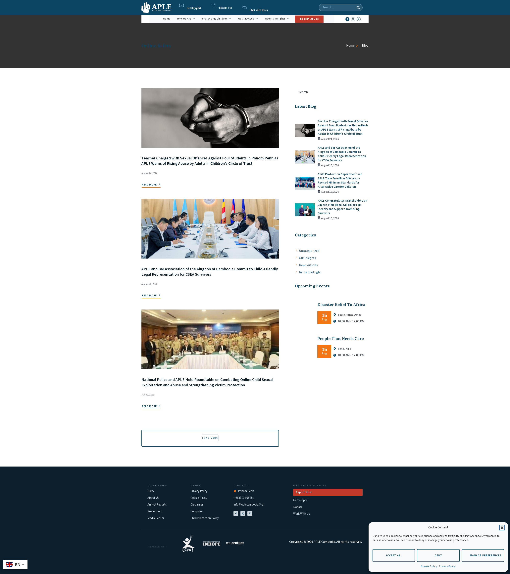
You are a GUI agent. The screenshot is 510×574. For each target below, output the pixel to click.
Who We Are (184, 18)
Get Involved (246, 18)
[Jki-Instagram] (249, 513)
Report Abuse (309, 19)
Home (166, 18)
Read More (149, 184)
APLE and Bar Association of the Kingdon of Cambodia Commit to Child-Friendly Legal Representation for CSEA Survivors (209, 271)
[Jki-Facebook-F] (235, 513)
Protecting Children (215, 18)
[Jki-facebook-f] (347, 19)
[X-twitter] (353, 19)
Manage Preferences (485, 555)
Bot (251, 6)
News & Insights (275, 18)
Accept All (393, 555)
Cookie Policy (429, 566)
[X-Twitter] (242, 513)
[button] (502, 528)
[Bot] (244, 7)
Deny (438, 555)
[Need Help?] (181, 5)
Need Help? (193, 4)
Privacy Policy (447, 566)
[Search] (358, 7)
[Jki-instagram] (359, 19)
